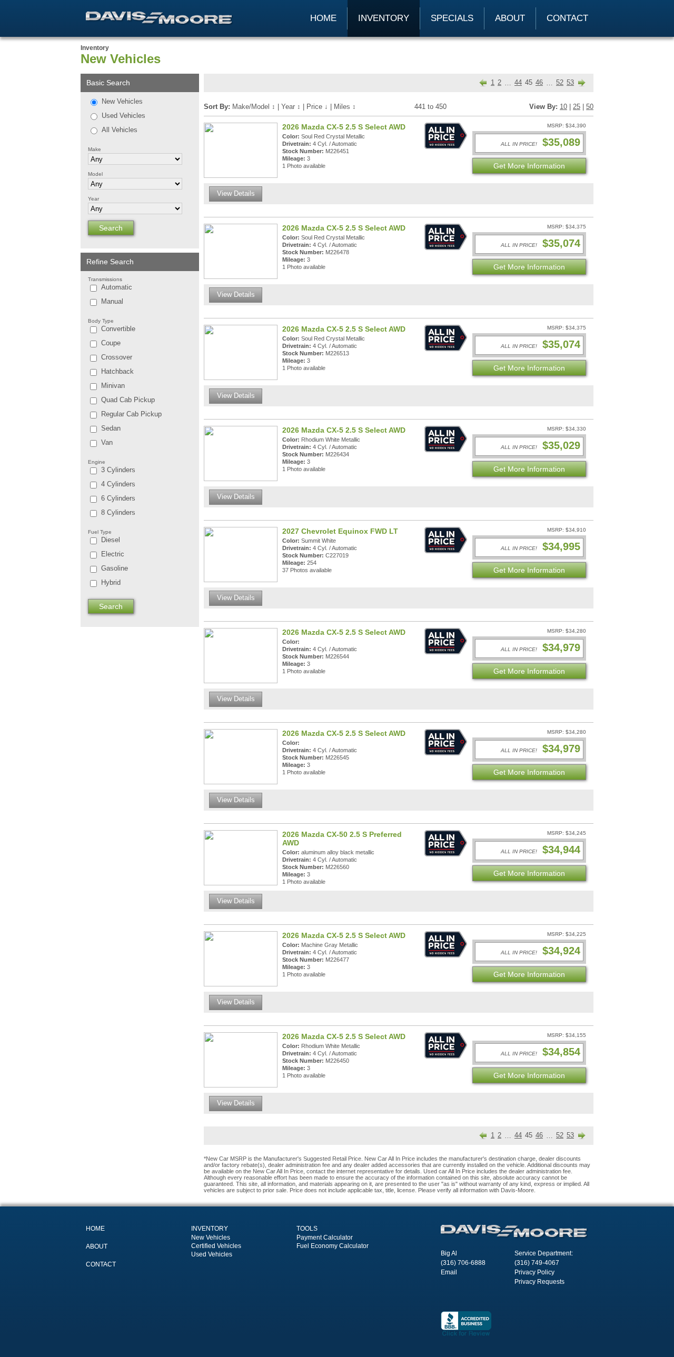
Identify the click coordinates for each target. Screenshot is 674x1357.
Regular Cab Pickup (131, 414)
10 (563, 107)
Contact (567, 18)
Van (107, 442)
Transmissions (105, 279)
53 (570, 82)
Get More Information (529, 166)
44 (518, 82)
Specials (452, 18)
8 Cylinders (118, 512)
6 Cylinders (118, 498)
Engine (96, 462)
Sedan (111, 428)
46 (539, 82)
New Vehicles (122, 101)
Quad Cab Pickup (128, 400)
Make (94, 149)
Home (323, 18)
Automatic (116, 287)
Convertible (118, 329)
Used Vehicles (123, 115)
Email (449, 1272)
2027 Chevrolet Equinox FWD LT (340, 531)
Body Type (101, 321)
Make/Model (253, 107)
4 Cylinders (118, 484)
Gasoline (114, 568)
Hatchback (117, 371)
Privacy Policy (534, 1272)
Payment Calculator (324, 1237)
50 (589, 107)
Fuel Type (100, 532)
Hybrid (111, 582)
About (510, 18)
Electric (112, 554)
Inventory (383, 18)
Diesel (110, 540)
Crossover (116, 357)
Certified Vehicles (216, 1246)
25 (576, 107)
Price (317, 107)
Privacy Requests (539, 1281)
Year (93, 199)
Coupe (111, 343)
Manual (112, 301)
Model (95, 174)
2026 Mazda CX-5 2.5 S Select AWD (343, 127)
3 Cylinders (118, 470)
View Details (236, 193)
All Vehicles (119, 130)
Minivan (113, 386)
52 (559, 82)
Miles (345, 107)
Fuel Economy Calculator (332, 1246)
